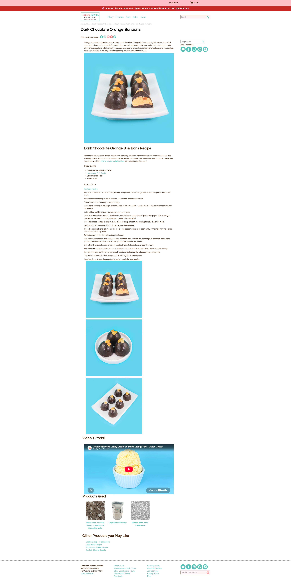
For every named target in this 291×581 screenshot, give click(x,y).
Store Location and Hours (124, 571)
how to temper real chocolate (112, 161)
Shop (110, 17)
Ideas (143, 17)
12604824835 (87, 573)
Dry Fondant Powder (118, 522)
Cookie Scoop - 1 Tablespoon (98, 541)
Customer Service (154, 568)
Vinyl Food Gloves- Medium (97, 547)
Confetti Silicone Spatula (96, 550)
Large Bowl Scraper (94, 544)
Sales (135, 17)
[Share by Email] (111, 37)
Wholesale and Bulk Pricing (125, 568)
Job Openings (152, 571)
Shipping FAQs (153, 565)
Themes (119, 17)
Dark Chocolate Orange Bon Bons (139, 24)
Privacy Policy (153, 573)
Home (83, 24)
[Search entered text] (203, 41)
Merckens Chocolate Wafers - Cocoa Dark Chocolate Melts (95, 525)
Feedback (118, 576)
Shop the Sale (182, 8)
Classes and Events (122, 573)
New (128, 17)
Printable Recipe (91, 189)
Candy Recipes (97, 24)
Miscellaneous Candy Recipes (115, 24)
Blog (149, 576)
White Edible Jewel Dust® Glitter (140, 524)
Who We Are (119, 565)
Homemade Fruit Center (96, 173)
